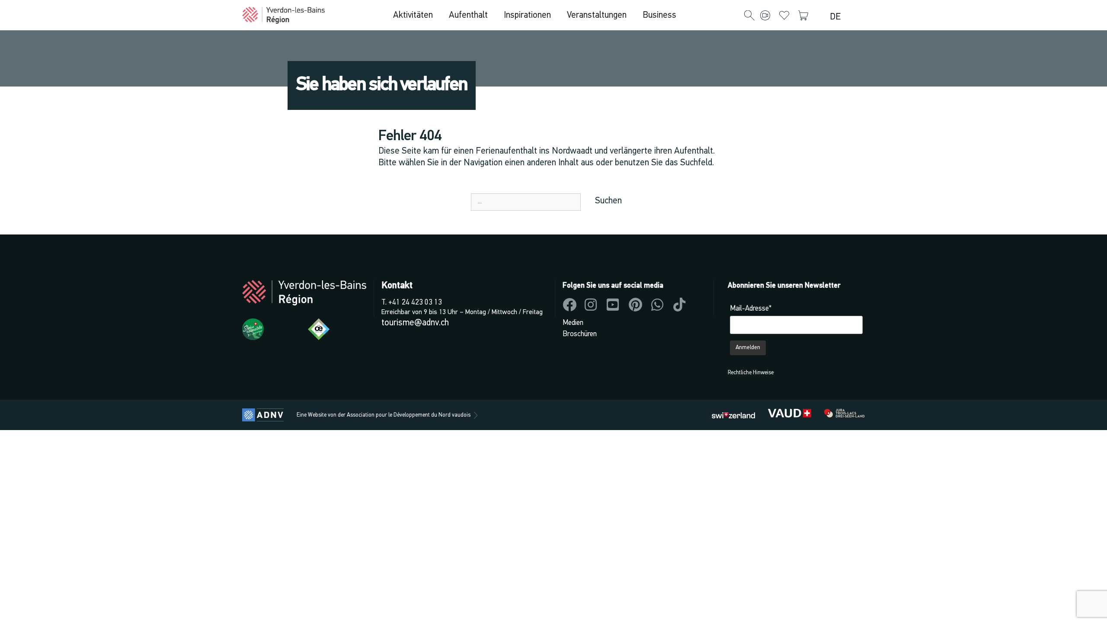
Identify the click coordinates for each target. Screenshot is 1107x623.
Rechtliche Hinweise (751, 373)
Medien (573, 323)
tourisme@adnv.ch (415, 323)
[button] (749, 16)
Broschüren (580, 334)
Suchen (608, 201)
